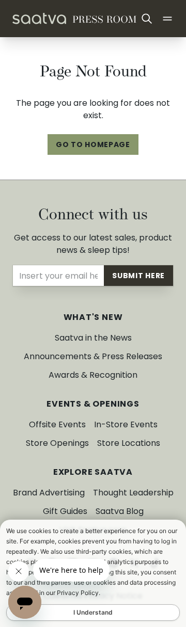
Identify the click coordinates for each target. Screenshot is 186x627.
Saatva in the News (93, 338)
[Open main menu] (167, 18)
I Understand (93, 612)
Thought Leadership (133, 493)
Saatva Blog (120, 511)
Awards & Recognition (93, 375)
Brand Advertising (49, 493)
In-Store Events (126, 424)
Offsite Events (57, 424)
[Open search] (146, 18)
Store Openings (57, 443)
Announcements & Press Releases (93, 356)
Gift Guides (65, 511)
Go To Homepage (93, 144)
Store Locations (128, 443)
